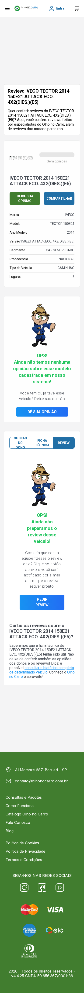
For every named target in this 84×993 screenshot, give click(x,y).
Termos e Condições (24, 859)
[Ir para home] (26, 8)
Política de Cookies (22, 843)
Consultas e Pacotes (24, 797)
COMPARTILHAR (59, 198)
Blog (10, 830)
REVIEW (64, 443)
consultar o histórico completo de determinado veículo (41, 670)
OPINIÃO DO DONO (20, 442)
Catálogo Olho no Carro (27, 814)
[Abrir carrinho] (7, 8)
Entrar (61, 8)
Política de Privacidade (25, 851)
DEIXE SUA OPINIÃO (25, 198)
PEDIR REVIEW (42, 602)
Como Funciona (20, 805)
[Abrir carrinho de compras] (76, 8)
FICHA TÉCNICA (42, 443)
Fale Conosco (18, 822)
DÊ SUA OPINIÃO (42, 412)
